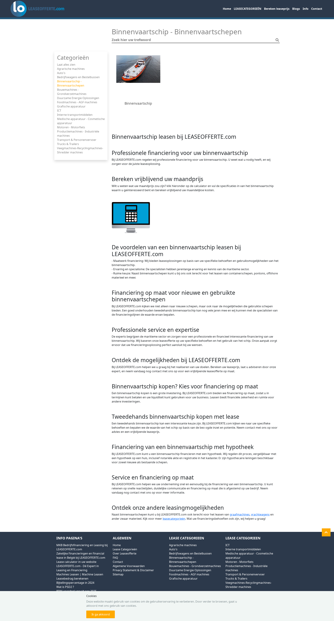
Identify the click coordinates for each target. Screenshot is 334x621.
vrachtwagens (260, 514)
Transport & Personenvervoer (76, 140)
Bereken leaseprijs (276, 9)
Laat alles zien (66, 65)
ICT (59, 110)
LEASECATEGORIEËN (247, 9)
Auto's (61, 73)
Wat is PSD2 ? (65, 587)
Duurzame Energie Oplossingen (78, 98)
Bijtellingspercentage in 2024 (75, 583)
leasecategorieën (174, 519)
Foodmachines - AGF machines (77, 102)
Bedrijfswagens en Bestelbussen (78, 77)
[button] (326, 532)
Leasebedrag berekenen (72, 578)
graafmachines (240, 514)
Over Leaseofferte (124, 553)
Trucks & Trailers (68, 144)
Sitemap (118, 574)
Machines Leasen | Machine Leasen (79, 574)
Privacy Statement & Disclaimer (133, 570)
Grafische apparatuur (71, 106)
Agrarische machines (71, 69)
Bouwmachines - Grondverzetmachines (195, 566)
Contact (316, 9)
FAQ (115, 558)
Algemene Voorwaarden (129, 566)
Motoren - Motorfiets (71, 127)
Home (227, 9)
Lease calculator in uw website (76, 562)
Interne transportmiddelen (75, 115)
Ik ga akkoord (101, 614)
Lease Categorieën (125, 549)
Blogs (296, 9)
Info (305, 9)
